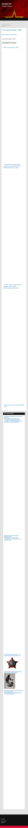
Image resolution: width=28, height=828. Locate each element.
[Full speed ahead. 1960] (9, 34)
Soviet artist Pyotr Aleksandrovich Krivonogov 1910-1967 (7, 25)
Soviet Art (6, 3)
